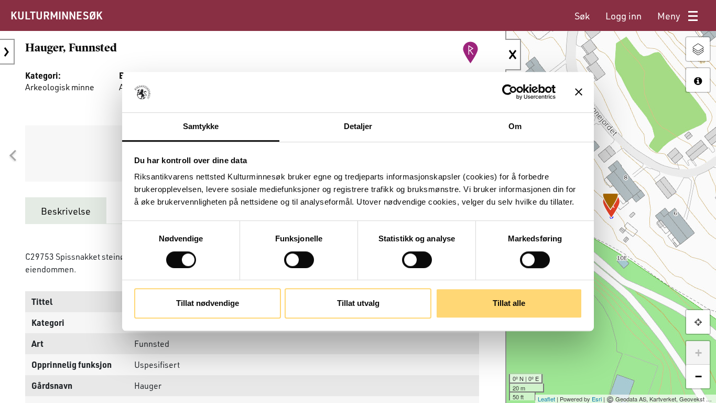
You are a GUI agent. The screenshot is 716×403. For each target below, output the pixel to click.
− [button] (698, 376)
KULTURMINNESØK (56, 15)
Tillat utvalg (358, 303)
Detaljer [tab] (358, 126)
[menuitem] (582, 16)
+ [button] (698, 352)
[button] (12, 155)
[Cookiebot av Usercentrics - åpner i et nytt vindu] (510, 92)
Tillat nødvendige (207, 303)
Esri (597, 399)
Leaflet (546, 399)
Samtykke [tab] (201, 126)
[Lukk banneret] (578, 92)
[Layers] (698, 49)
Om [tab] (515, 126)
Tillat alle (509, 303)
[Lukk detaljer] (513, 54)
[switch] (299, 259)
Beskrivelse (66, 211)
